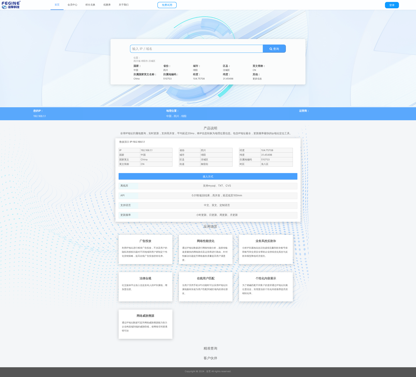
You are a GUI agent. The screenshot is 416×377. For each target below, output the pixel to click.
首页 (57, 4)
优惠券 (107, 4)
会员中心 (72, 4)
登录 (392, 5)
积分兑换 (90, 4)
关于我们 (124, 4)
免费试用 (167, 4)
